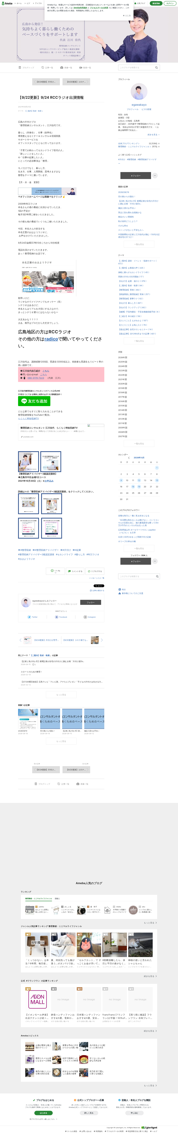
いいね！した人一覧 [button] (96, 578)
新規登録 (156, 3)
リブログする (96, 571)
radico (51, 339)
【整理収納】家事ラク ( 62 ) (130, 298)
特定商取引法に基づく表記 (138, 1131)
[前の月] (129, 457)
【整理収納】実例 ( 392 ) (129, 290)
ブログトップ (28, 67)
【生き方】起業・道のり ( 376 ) (132, 281)
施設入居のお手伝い (127, 208)
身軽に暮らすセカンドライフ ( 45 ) (133, 272)
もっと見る (61, 694)
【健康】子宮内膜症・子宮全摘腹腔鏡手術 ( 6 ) (139, 312)
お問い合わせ (86, 1131)
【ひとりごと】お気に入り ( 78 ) (132, 325)
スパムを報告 (72, 1131)
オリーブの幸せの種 (127, 541)
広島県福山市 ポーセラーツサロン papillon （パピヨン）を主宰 (137, 531)
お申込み (49, 480)
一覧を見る (139, 244)
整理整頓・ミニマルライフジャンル (133, 146)
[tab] (38, 898)
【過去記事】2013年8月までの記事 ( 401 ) (137, 333)
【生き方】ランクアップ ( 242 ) (132, 307)
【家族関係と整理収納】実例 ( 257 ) (134, 294)
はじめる (43, 1113)
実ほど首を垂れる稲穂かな (130, 212)
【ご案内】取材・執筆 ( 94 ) (130, 285)
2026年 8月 (139, 457)
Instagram (92, 617)
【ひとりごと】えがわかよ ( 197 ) (133, 320)
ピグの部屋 (146, 109)
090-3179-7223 (36, 378)
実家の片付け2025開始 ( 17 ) (131, 276)
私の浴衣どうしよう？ (128, 221)
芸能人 (57, 898)
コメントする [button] (77, 571)
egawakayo (139, 104)
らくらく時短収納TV (28, 418)
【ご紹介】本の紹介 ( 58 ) (129, 316)
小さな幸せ (123, 225)
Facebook (63, 617)
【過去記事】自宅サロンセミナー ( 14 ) (135, 329)
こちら (46, 370)
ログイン (170, 3)
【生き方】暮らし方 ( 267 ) (130, 303)
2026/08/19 (123, 192)
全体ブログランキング (128, 143)
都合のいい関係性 (126, 217)
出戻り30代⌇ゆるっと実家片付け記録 (134, 537)
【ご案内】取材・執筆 (33, 111)
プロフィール (133, 109)
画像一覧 (68, 67)
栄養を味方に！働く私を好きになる (133, 515)
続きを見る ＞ (154, 134)
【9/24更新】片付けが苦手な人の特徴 (48, 82)
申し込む (134, 1113)
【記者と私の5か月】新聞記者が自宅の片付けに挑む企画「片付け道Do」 (138, 202)
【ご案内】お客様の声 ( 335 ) (131, 268)
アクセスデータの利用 (115, 1131)
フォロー (91, 602)
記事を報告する (98, 590)
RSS (124, 589)
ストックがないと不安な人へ (131, 230)
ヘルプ (154, 1131)
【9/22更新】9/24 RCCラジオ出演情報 (51, 97)
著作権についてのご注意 (132, 593)
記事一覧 (49, 67)
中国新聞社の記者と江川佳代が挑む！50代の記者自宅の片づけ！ (139, 235)
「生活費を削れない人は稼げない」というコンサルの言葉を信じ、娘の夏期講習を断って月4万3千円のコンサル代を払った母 (138, 523)
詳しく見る (88, 1113)
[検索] (156, 68)
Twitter (34, 617)
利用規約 (99, 1131)
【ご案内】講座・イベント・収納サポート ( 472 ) (137, 262)
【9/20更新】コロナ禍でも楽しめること (78, 82)
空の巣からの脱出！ (127, 196)
